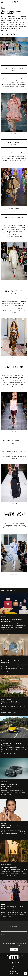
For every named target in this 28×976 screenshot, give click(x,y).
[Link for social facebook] (9, 963)
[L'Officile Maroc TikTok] (15, 963)
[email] (2, 34)
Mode (3, 8)
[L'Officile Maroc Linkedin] (18, 963)
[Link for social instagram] (12, 963)
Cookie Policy (14, 973)
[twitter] (11, 34)
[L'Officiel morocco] (14, 2)
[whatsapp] (14, 34)
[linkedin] (9, 34)
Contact (14, 969)
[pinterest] (7, 34)
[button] (25, 114)
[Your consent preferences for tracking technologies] (25, 973)
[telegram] (16, 34)
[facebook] (5, 34)
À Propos (14, 966)
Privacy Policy (22, 945)
